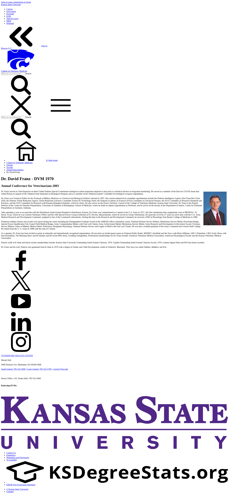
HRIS (8, 21)
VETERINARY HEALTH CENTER (17, 355)
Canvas (9, 9)
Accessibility (11, 460)
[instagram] (21, 351)
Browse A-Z (6, 48)
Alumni (9, 165)
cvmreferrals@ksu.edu (26, 385)
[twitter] (21, 290)
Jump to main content (10, 2)
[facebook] (21, 269)
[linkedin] (21, 331)
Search (28, 73)
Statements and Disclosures (17, 457)
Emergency (11, 455)
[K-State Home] (21, 69)
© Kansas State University (17, 489)
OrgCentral (11, 11)
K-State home (52, 160)
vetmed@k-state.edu (9, 381)
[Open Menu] (41, 114)
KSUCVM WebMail (10, 393)
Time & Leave (12, 18)
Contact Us (11, 453)
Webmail (10, 23)
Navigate (10, 14)
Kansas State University (11, 4)
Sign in (44, 46)
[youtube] (21, 310)
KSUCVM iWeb (8, 390)
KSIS (8, 16)
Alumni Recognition (14, 170)
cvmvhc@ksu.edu (60, 369)
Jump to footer (25, 2)
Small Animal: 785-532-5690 (13, 369)
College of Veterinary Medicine (14, 71)
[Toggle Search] (21, 94)
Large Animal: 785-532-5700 (39, 369)
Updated (10, 491)
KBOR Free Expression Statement (20, 485)
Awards (9, 167)
